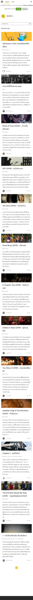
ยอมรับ (18, 9)
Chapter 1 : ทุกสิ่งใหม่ (11, 453)
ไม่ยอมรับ (25, 9)
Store (12, 1)
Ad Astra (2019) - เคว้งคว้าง (14, 205)
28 (4, 89)
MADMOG (8, 71)
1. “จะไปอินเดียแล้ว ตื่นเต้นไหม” (14, 535)
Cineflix (6, 132)
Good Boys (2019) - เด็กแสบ (14, 245)
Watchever (7, 49)
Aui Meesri (8, 478)
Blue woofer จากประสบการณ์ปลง (13, 456)
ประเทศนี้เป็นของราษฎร (12, 86)
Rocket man (9, 111)
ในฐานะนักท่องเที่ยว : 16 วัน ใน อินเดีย (13, 538)
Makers (7, 1)
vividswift (8, 153)
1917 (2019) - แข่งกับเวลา (12, 168)
